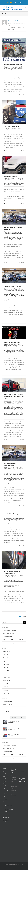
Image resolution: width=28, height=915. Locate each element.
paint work (19, 412)
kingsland (5, 183)
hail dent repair (13, 69)
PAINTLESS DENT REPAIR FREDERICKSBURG (13, 721)
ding (23, 473)
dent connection (14, 290)
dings (14, 474)
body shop (16, 180)
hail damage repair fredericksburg (17, 236)
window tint (6, 586)
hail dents (17, 69)
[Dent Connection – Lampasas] (5, 728)
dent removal (19, 290)
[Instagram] (24, 771)
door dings (5, 349)
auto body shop (6, 402)
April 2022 (5, 654)
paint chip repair (15, 183)
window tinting (11, 586)
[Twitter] (22, 771)
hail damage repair (20, 68)
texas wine (19, 585)
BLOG (4, 796)
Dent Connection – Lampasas (13, 64)
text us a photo (10, 353)
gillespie (12, 477)
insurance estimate (18, 238)
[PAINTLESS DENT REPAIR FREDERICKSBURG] (5, 721)
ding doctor (6, 474)
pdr (19, 415)
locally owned (15, 479)
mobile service (12, 351)
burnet (5, 182)
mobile (5, 480)
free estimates (8, 477)
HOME (4, 768)
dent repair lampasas (16, 291)
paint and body (14, 412)
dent (13, 472)
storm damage (19, 239)
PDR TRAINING (5, 789)
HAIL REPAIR (4, 772)
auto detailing (8, 577)
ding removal (10, 474)
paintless (5, 413)
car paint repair (8, 182)
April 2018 (5, 687)
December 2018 (6, 677)
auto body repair (16, 67)
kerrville (13, 410)
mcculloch (13, 521)
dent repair (5, 347)
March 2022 (5, 657)
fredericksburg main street (8, 581)
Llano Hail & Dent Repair (11, 126)
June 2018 (5, 683)
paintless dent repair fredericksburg (10, 414)
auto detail (8, 180)
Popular (6, 717)
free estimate (10, 349)
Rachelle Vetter (7, 66)
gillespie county (15, 581)
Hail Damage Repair (7, 67)
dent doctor (22, 472)
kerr (6, 479)
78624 (15, 468)
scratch (9, 184)
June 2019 (5, 667)
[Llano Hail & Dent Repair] (5, 734)
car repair (21, 470)
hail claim (7, 234)
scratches (12, 184)
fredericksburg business (13, 475)
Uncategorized (6, 129)
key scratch (19, 182)
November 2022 (6, 651)
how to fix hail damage (13, 409)
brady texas (19, 518)
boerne (16, 402)
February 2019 (6, 670)
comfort (21, 402)
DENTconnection (6, 805)
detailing (12, 580)
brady (16, 518)
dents (21, 473)
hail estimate (7, 238)
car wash (9, 579)
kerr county (10, 582)
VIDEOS (4, 793)
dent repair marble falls (19, 347)
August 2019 (6, 664)
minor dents (21, 350)
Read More (5, 94)
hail (8, 520)
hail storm (9, 70)
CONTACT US (5, 800)
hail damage (12, 234)
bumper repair (21, 180)
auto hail (7, 68)
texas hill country (12, 416)
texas (8, 416)
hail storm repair (14, 70)
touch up (19, 184)
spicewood (16, 184)
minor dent (6, 412)
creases (5, 403)
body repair (6, 470)
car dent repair (16, 470)
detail (9, 580)
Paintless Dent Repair (13, 179)
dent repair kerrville (9, 291)
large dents (17, 410)
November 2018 (6, 680)
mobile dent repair (7, 351)
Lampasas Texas (20, 70)
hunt (7, 410)
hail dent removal (7, 69)
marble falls (10, 183)
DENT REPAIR (4, 777)
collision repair (9, 472)
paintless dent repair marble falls (17, 352)
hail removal (12, 238)
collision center (13, 579)
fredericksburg (6, 406)
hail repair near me (13, 295)
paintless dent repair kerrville (14, 483)
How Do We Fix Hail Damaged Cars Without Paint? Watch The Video (14, 396)
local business (10, 479)
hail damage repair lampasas (9, 294)
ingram (10, 410)
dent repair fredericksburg (11, 233)
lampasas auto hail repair (14, 296)
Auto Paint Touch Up (10, 176)
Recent (14, 717)
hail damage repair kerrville (18, 293)
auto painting (12, 180)
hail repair (14, 478)
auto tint (21, 577)
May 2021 (5, 661)
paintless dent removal (20, 351)
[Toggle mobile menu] (25, 7)
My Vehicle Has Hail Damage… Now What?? (13, 639)
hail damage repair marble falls (9, 237)
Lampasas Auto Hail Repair (12, 286)
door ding (16, 474)
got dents (14, 349)
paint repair (20, 183)
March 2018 (5, 690)
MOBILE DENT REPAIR (5, 783)
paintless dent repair (13, 239)
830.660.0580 (14, 2)
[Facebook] (19, 771)
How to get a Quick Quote (12, 342)
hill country (18, 295)
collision (5, 472)
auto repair (22, 469)
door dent (19, 404)
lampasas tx (6, 72)
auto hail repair (16, 232)
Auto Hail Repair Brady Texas (13, 514)
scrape (7, 184)
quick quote (6, 353)
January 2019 (6, 674)
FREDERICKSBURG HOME (6, 810)
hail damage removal (13, 68)
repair (20, 483)
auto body (15, 401)
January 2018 (6, 693)
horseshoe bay (14, 182)
